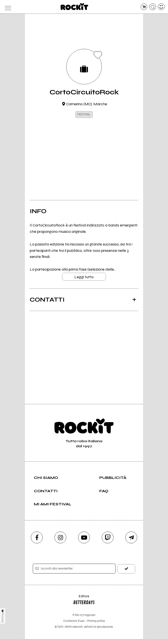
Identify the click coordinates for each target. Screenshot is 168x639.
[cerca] (152, 6)
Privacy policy (96, 620)
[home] (74, 6)
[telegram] (131, 537)
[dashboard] (161, 6)
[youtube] (84, 537)
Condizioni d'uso (74, 620)
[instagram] (60, 537)
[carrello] (144, 6)
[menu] (6, 6)
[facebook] (37, 537)
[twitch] (108, 537)
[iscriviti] (126, 568)
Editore (81, 598)
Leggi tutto (84, 277)
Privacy (3, 617)
